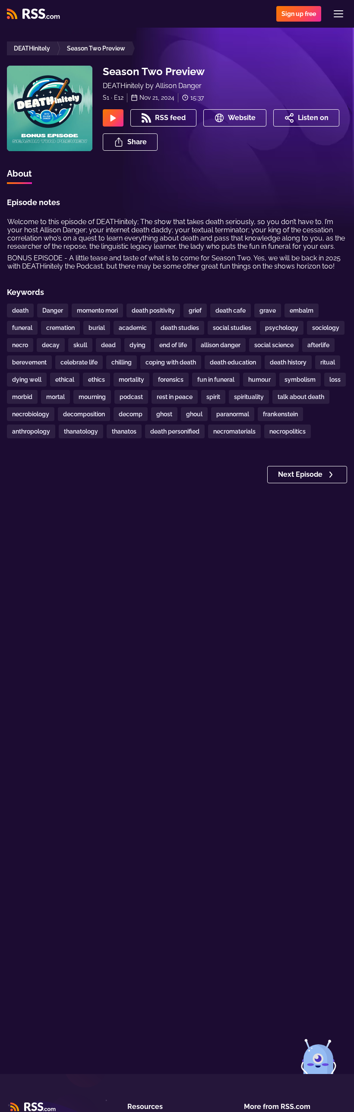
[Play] (113, 118)
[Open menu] (338, 13)
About (19, 173)
